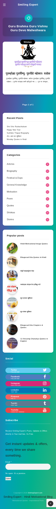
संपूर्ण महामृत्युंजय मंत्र (27, 271)
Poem (10, 198)
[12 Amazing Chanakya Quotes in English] (12, 343)
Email (8, 462)
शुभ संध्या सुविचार (26, 312)
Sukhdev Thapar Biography (18, 133)
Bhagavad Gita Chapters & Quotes (31, 326)
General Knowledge (17, 185)
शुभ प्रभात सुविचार (26, 298)
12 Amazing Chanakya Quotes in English (34, 340)
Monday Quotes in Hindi (17, 139)
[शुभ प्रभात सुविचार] (12, 302)
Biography (12, 171)
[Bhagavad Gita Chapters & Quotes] (12, 329)
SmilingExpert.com (35, 493)
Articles (10, 164)
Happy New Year (13, 130)
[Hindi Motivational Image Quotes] (12, 248)
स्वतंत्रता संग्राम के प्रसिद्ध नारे (30, 284)
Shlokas (28, 42)
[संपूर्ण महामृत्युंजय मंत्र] (12, 275)
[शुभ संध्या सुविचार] (12, 316)
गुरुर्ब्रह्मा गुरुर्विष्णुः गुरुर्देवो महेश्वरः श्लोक (28, 73)
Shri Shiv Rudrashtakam (17, 127)
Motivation (12, 192)
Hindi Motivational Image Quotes (34, 244)
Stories (10, 219)
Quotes (10, 205)
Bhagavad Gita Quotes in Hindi (33, 257)
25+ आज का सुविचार (14, 136)
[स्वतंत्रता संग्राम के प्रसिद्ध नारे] (12, 288)
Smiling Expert (28, 4)
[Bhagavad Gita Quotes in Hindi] (12, 261)
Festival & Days (15, 178)
